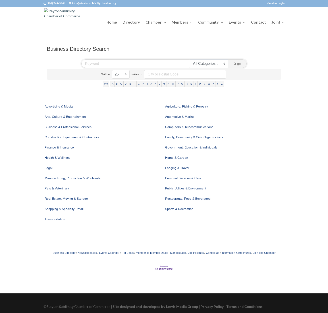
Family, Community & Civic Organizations (194, 137)
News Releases (87, 252)
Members (180, 22)
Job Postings (196, 252)
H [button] (143, 83)
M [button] (164, 83)
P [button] (178, 83)
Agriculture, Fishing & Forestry (186, 106)
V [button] (204, 83)
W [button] (209, 83)
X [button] (213, 83)
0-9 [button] (106, 83)
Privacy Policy (212, 306)
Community (208, 22)
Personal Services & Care (183, 178)
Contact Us (212, 252)
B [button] (117, 83)
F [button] (134, 83)
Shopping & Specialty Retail (64, 209)
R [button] (187, 83)
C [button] (121, 83)
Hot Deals (128, 252)
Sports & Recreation (179, 209)
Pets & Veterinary (57, 188)
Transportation (55, 219)
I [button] (147, 83)
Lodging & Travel (177, 168)
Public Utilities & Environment (185, 188)
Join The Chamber (264, 252)
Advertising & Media (59, 106)
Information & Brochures (236, 252)
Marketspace (178, 252)
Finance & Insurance (59, 147)
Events (235, 22)
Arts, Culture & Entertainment (65, 116)
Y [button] (217, 83)
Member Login (275, 3)
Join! (276, 22)
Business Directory (64, 252)
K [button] (155, 83)
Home (111, 22)
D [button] (126, 83)
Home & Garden (176, 157)
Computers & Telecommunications (189, 127)
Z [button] (222, 83)
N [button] (168, 83)
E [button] (130, 83)
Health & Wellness (57, 157)
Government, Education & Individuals (191, 147)
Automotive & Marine (180, 116)
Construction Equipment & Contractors (72, 137)
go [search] (239, 63)
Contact (258, 22)
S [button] (191, 83)
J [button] (151, 83)
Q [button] (182, 83)
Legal (48, 168)
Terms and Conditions (244, 306)
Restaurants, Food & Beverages (187, 198)
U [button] (200, 83)
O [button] (173, 83)
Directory (131, 22)
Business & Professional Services (68, 127)
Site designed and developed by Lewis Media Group (155, 306)
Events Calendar (109, 252)
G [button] (139, 83)
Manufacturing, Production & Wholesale (72, 178)
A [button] (112, 83)
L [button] (159, 83)
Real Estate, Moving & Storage (66, 198)
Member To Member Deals (152, 252)
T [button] (195, 83)
